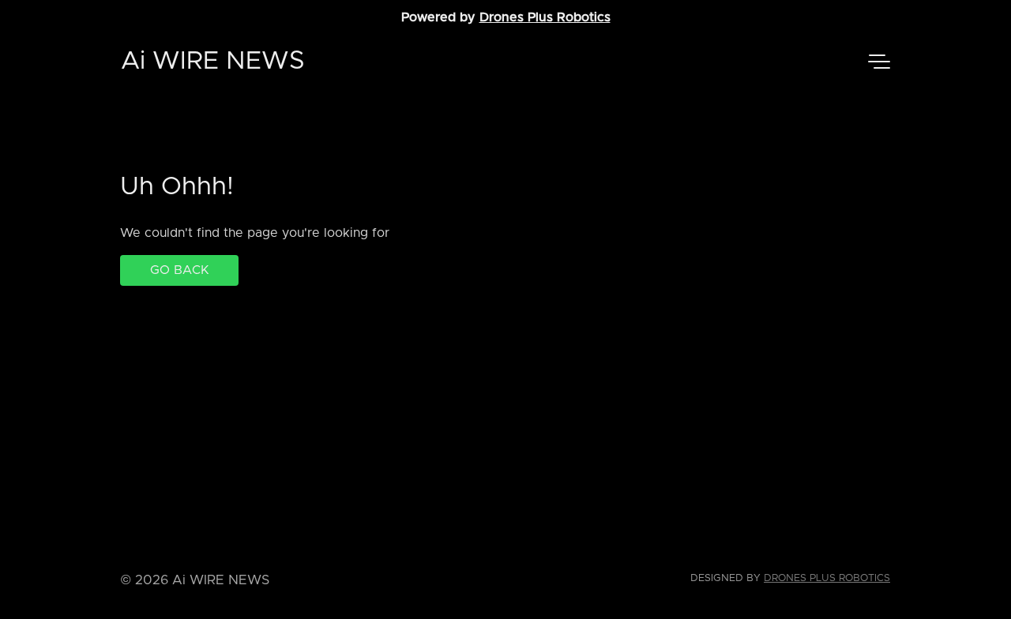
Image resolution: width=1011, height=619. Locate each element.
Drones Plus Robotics (545, 17)
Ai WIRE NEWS (213, 61)
